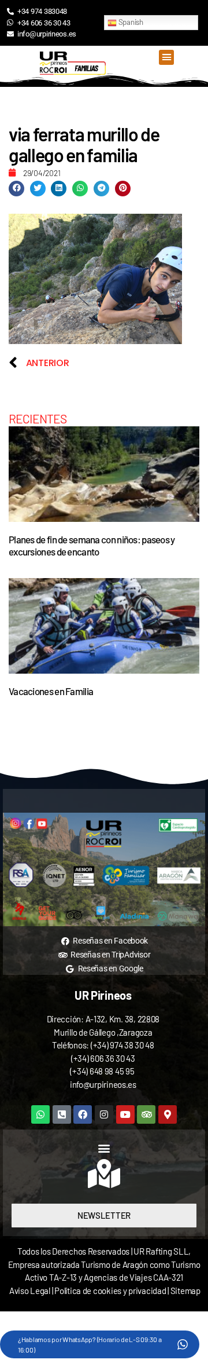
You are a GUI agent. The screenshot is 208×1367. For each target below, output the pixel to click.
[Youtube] (125, 1114)
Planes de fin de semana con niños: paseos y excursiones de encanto (92, 545)
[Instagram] (104, 1114)
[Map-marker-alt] (167, 1114)
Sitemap (185, 1290)
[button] (166, 57)
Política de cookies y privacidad (111, 1290)
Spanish (130, 22)
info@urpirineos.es (103, 1084)
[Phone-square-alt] (62, 1114)
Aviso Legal (29, 1290)
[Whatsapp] (40, 1114)
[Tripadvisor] (146, 1114)
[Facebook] (82, 1114)
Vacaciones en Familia (51, 691)
